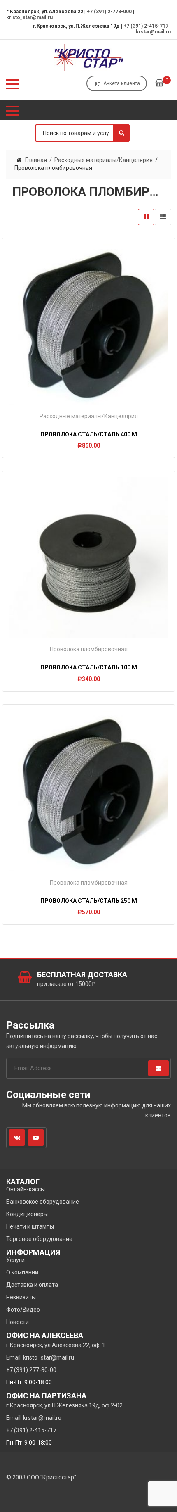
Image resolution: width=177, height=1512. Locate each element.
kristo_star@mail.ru (29, 17)
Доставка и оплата (32, 1284)
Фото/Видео (23, 1309)
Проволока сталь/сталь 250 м (88, 901)
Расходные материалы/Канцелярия (103, 160)
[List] (163, 217)
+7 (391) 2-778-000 (109, 11)
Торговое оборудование (39, 1239)
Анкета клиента (121, 83)
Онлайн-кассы (25, 1189)
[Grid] (146, 217)
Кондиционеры (27, 1214)
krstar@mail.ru (153, 32)
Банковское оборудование (42, 1201)
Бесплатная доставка (82, 974)
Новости (17, 1322)
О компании (22, 1272)
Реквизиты (21, 1297)
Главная (36, 160)
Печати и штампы (30, 1226)
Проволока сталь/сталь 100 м (88, 667)
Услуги (15, 1260)
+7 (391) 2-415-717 (145, 26)
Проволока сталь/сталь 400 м (88, 434)
